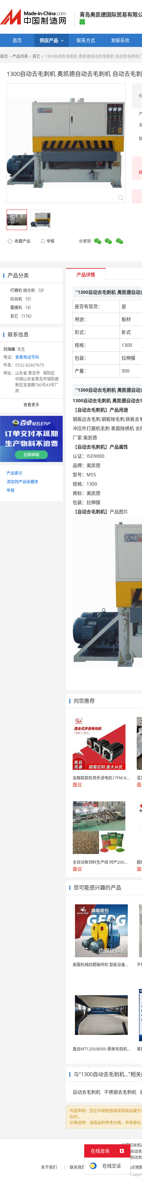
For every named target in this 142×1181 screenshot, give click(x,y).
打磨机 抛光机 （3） (28, 290)
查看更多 (31, 405)
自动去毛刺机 (86, 1092)
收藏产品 (22, 241)
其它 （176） (22, 316)
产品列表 (20, 56)
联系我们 (78, 1167)
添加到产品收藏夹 (22, 482)
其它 (36, 56)
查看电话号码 (27, 357)
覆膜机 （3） (21, 307)
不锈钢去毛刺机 (120, 1092)
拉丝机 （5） (21, 299)
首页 (4, 56)
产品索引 (14, 473)
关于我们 (49, 1167)
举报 (50, 241)
